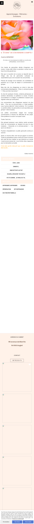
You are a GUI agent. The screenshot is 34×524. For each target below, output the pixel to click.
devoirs (23, 185)
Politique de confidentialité (18, 518)
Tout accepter (28, 521)
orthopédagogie (19, 189)
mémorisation (7, 189)
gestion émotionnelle (9, 193)
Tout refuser (17, 521)
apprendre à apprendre (10, 185)
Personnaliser (6, 521)
